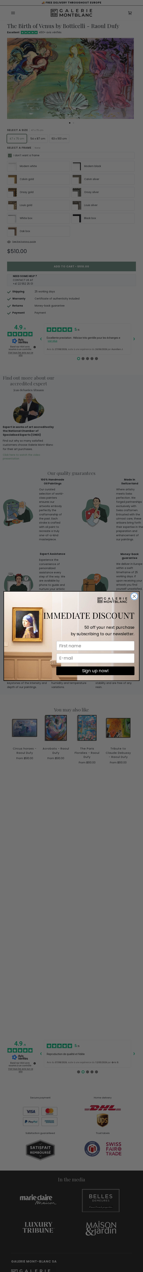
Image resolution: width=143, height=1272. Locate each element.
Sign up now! (95, 671)
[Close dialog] (134, 596)
